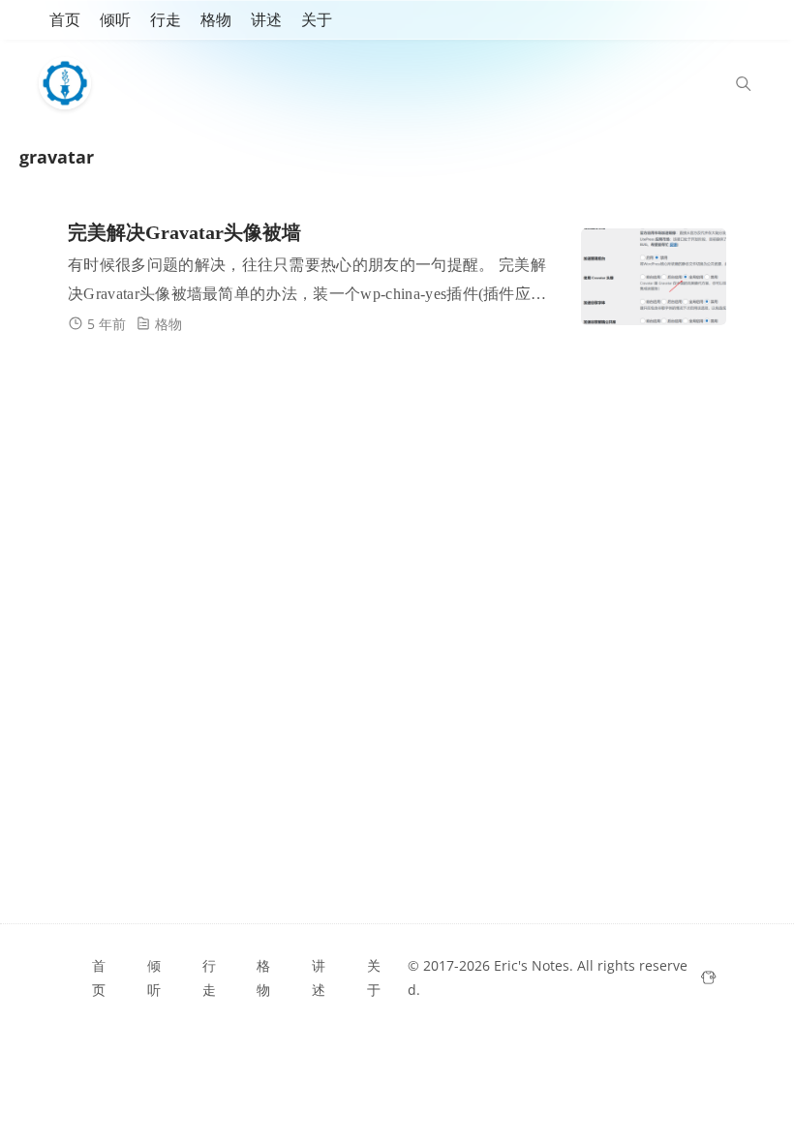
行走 (165, 19)
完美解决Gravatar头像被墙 (184, 232)
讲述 (266, 19)
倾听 (115, 19)
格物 (215, 19)
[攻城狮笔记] (70, 83)
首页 (64, 19)
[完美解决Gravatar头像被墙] (653, 276)
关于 (316, 19)
